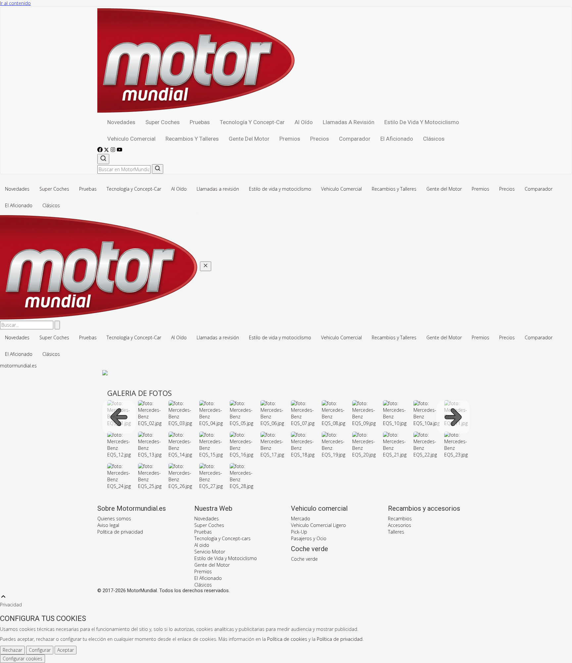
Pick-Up (299, 532)
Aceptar (65, 650)
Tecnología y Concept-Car (252, 122)
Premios (289, 138)
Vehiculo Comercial (131, 138)
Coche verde (304, 559)
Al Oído (304, 122)
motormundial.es (18, 365)
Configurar (40, 650)
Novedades (121, 122)
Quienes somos (114, 518)
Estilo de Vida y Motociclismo (225, 558)
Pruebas (200, 122)
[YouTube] (119, 150)
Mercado (300, 518)
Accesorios (399, 525)
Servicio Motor (209, 551)
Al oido (201, 545)
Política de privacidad (120, 532)
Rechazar (12, 650)
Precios (319, 138)
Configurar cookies (22, 658)
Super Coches (162, 122)
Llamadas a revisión (348, 122)
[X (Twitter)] (107, 150)
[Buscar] (103, 159)
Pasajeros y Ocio (308, 538)
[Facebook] (100, 150)
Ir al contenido (15, 3)
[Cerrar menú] (205, 266)
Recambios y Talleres (192, 138)
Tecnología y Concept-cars (222, 538)
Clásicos (434, 138)
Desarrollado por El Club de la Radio (442, 591)
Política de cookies (287, 639)
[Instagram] (113, 150)
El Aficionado (396, 138)
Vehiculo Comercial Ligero (318, 525)
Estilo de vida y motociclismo (421, 122)
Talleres (396, 532)
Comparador (354, 138)
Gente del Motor (249, 138)
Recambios (400, 518)
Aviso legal (108, 525)
